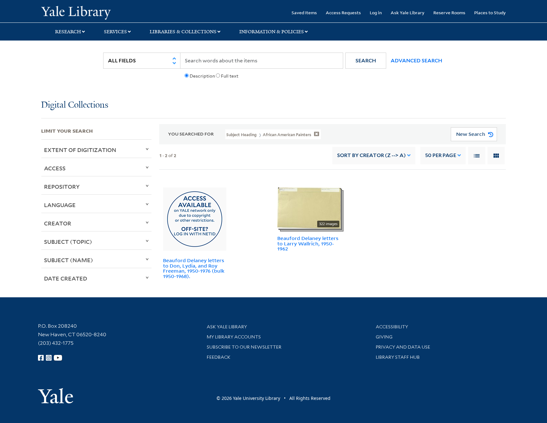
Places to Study (490, 12)
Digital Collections (74, 105)
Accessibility (392, 326)
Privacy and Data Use (403, 347)
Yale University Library (76, 12)
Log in (376, 12)
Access (55, 168)
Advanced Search (416, 61)
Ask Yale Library (407, 12)
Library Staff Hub (398, 357)
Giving (384, 336)
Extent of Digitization (80, 150)
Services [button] (115, 31)
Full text (229, 76)
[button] (365, 61)
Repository (62, 186)
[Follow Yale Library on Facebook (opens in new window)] (41, 358)
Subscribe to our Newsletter (244, 347)
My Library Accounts (234, 336)
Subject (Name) (68, 260)
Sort (371, 155)
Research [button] (68, 31)
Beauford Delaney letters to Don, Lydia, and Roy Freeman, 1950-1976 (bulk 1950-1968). (193, 268)
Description (202, 76)
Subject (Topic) (68, 241)
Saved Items (304, 12)
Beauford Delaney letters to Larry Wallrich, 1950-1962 (307, 243)
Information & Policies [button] (271, 31)
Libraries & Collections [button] (183, 31)
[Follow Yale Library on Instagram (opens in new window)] (49, 358)
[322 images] (309, 207)
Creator (57, 223)
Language (60, 205)
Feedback (218, 357)
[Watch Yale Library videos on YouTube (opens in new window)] (58, 358)
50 (440, 155)
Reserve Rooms (449, 12)
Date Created (65, 278)
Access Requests (343, 12)
